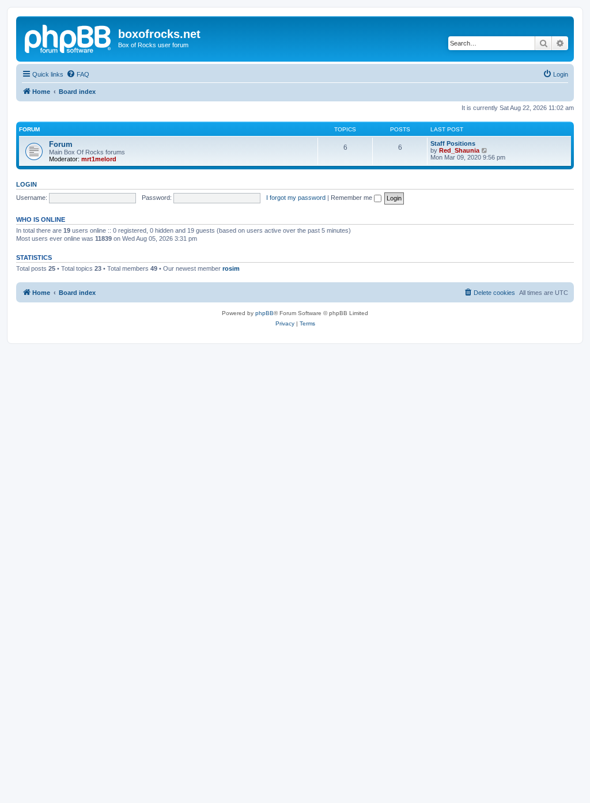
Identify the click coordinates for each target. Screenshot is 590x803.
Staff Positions (452, 143)
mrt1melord (98, 159)
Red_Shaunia (459, 150)
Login (26, 184)
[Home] (68, 37)
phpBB (264, 313)
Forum (61, 144)
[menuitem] (77, 74)
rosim (231, 268)
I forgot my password (296, 197)
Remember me (352, 197)
